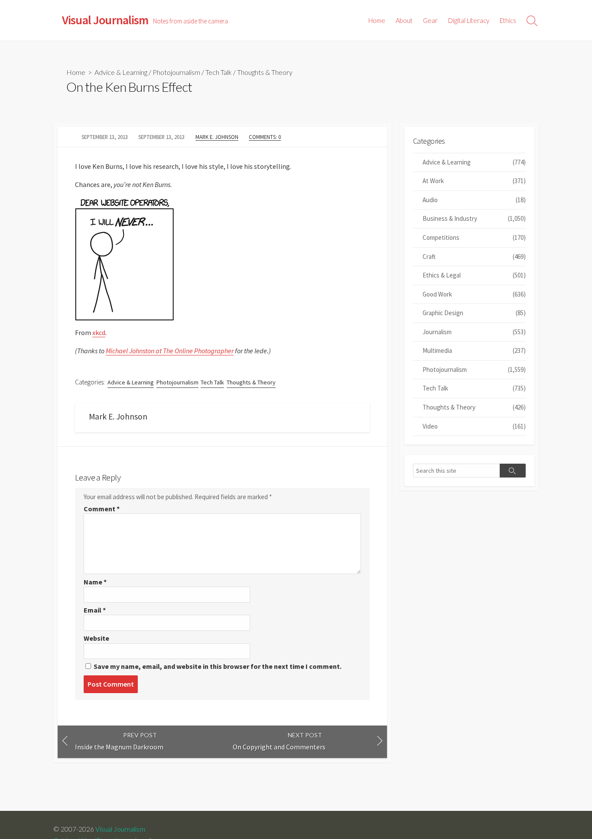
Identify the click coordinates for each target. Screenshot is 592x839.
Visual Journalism (120, 829)
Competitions (474, 237)
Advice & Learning (120, 72)
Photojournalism (176, 72)
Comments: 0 (265, 136)
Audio (474, 200)
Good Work (474, 294)
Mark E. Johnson (216, 136)
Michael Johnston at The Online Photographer (170, 350)
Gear (430, 20)
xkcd (98, 332)
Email (95, 610)
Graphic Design (474, 313)
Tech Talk (218, 72)
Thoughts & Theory (265, 72)
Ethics (508, 20)
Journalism (474, 332)
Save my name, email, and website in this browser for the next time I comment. (218, 666)
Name (95, 582)
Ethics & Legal (474, 275)
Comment (102, 508)
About (404, 20)
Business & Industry (474, 218)
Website (96, 638)
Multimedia (474, 350)
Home (376, 20)
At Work (474, 181)
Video (474, 426)
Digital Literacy (468, 20)
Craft (474, 256)
